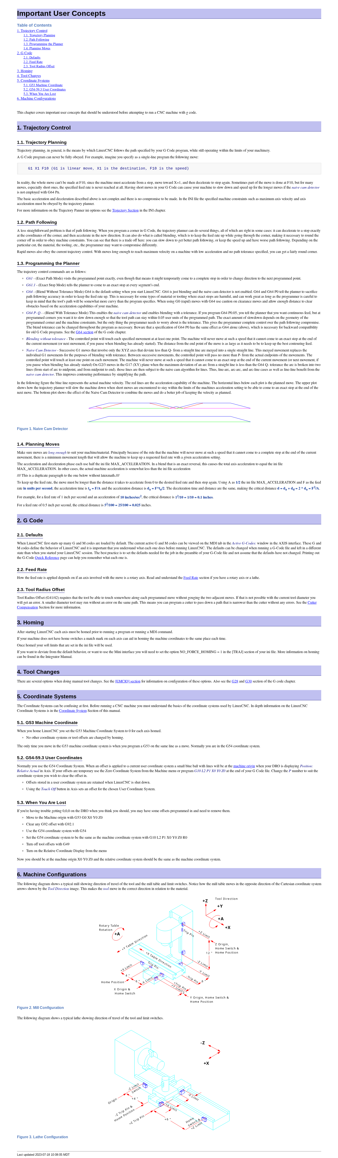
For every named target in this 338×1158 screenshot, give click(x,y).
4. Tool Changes (29, 75)
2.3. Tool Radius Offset (38, 66)
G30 (248, 681)
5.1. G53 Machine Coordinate (43, 85)
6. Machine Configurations (36, 98)
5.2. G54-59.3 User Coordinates (44, 89)
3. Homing (25, 70)
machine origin (244, 765)
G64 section (84, 331)
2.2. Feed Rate (33, 61)
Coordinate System (73, 710)
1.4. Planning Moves (36, 48)
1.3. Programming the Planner (43, 44)
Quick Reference (47, 557)
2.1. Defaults (31, 57)
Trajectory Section (125, 210)
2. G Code (24, 52)
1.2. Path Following (36, 39)
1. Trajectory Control (32, 30)
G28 (235, 681)
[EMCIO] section (127, 681)
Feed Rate (190, 577)
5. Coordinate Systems (33, 80)
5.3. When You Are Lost (39, 93)
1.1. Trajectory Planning (39, 35)
